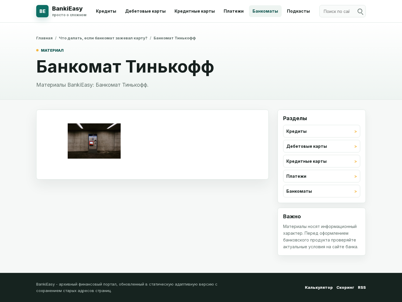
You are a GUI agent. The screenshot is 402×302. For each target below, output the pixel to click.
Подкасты (298, 11)
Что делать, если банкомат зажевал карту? (103, 38)
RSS (362, 287)
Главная (44, 38)
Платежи (234, 11)
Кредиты (106, 11)
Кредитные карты (195, 11)
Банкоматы (265, 11)
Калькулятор (319, 287)
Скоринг (345, 287)
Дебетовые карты (145, 11)
